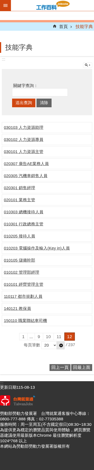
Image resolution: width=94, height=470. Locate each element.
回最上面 (81, 367)
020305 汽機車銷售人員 (25, 176)
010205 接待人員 (19, 236)
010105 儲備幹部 (19, 260)
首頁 (63, 26)
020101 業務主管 (19, 200)
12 (69, 336)
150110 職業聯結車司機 (25, 320)
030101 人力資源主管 (23, 151)
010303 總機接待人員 (23, 212)
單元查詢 (87, 65)
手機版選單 (5, 5)
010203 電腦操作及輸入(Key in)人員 (37, 248)
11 (59, 336)
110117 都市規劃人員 (23, 296)
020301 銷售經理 (19, 188)
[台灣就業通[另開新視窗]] (17, 404)
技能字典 (84, 26)
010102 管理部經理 (21, 272)
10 (48, 336)
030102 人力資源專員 (23, 139)
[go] (61, 345)
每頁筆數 (32, 345)
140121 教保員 (17, 308)
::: (3, 59)
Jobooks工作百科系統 (52, 5)
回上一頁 (60, 367)
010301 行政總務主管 (23, 224)
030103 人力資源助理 (23, 127)
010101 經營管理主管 (23, 284)
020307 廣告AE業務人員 (26, 163)
